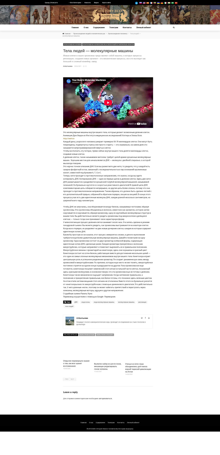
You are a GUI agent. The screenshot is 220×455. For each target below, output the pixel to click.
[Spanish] (148, 3)
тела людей (69, 306)
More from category (105, 335)
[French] (151, 3)
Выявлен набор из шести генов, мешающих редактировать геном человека (107, 366)
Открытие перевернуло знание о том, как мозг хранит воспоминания (76, 363)
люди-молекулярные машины (104, 302)
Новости (87, 2)
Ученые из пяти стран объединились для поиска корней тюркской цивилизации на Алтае (138, 368)
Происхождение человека (72, 44)
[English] (144, 3)
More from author (87, 335)
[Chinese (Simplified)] (176, 3)
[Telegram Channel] (137, 3)
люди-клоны (85, 302)
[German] (162, 3)
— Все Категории (75, 2)
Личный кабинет (143, 27)
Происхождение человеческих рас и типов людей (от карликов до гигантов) (108, 44)
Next (72, 379)
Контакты (127, 27)
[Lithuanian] (155, 3)
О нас (86, 27)
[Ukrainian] (158, 3)
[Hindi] (169, 3)
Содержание (99, 27)
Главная (75, 27)
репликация (142, 302)
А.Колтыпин (68, 66)
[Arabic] (173, 3)
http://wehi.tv (68, 138)
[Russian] (141, 3)
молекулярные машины (126, 302)
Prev (67, 379)
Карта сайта (106, 2)
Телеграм (113, 27)
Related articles (70, 335)
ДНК (75, 302)
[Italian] (165, 3)
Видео (96, 2)
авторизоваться (105, 398)
